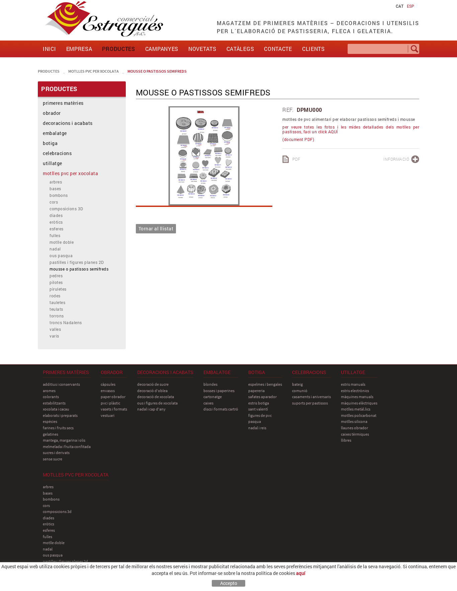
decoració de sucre (153, 384)
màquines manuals (357, 396)
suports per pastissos (310, 402)
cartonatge (212, 396)
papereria (256, 390)
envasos (108, 390)
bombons (59, 195)
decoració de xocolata (155, 396)
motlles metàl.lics (355, 409)
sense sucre (52, 458)
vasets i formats (114, 409)
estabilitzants (54, 402)
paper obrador (113, 396)
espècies (50, 421)
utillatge (52, 163)
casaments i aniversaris (311, 396)
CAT (399, 6)
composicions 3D (66, 208)
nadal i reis (257, 427)
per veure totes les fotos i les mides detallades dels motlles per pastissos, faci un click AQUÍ (350, 129)
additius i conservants (61, 384)
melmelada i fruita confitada (67, 446)
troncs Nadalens (66, 322)
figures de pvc (260, 415)
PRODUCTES (49, 71)
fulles (55, 235)
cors (54, 202)
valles (55, 329)
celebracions (57, 153)
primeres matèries (63, 103)
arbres (56, 181)
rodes (55, 295)
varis (54, 336)
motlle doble (62, 242)
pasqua (254, 421)
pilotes (56, 282)
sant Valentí (258, 409)
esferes (57, 228)
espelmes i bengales (265, 384)
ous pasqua (61, 255)
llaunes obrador (354, 427)
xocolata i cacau (56, 409)
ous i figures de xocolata (157, 402)
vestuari (107, 415)
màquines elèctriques (359, 402)
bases (55, 188)
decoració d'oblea (152, 390)
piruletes (58, 289)
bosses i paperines (219, 390)
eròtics (56, 222)
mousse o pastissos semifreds (157, 71)
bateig (297, 384)
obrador (52, 113)
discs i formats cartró (220, 409)
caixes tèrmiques (355, 434)
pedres (56, 275)
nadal (55, 248)
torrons (57, 315)
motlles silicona (354, 421)
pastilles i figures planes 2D (77, 262)
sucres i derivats (56, 452)
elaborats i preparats (60, 415)
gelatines (50, 434)
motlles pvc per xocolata (93, 71)
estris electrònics (355, 390)
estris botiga (258, 402)
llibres (346, 440)
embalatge (55, 133)
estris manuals (353, 384)
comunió (299, 390)
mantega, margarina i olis (64, 440)
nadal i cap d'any (151, 409)
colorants (51, 396)
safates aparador (262, 396)
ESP (410, 6)
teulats (56, 309)
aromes (49, 390)
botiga (50, 143)
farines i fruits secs (58, 427)
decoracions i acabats (68, 123)
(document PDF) (298, 139)
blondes (210, 384)
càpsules (108, 384)
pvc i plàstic (110, 402)
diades (56, 215)
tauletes (57, 302)
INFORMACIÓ (396, 159)
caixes (208, 402)
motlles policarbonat (358, 415)
